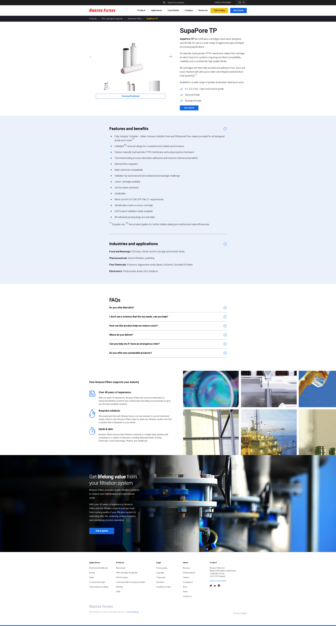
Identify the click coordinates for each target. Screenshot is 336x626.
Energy (92, 572)
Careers (186, 577)
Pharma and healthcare (98, 568)
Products (93, 18)
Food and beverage (97, 582)
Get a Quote (238, 10)
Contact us (187, 596)
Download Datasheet (131, 96)
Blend (244, 613)
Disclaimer (160, 582)
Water (91, 577)
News (185, 591)
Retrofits (119, 587)
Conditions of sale (163, 587)
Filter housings (122, 577)
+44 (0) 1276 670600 (222, 3)
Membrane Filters (135, 18)
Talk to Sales (219, 10)
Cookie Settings (132, 612)
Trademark (160, 577)
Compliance (188, 582)
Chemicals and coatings (98, 587)
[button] (170, 56)
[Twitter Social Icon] (211, 585)
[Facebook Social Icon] (219, 585)
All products (120, 568)
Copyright (160, 572)
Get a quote (102, 531)
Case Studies (173, 10)
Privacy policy (161, 568)
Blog (185, 587)
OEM (118, 591)
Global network (189, 572)
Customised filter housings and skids (130, 582)
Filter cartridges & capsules (112, 18)
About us (186, 568)
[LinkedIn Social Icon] (215, 585)
